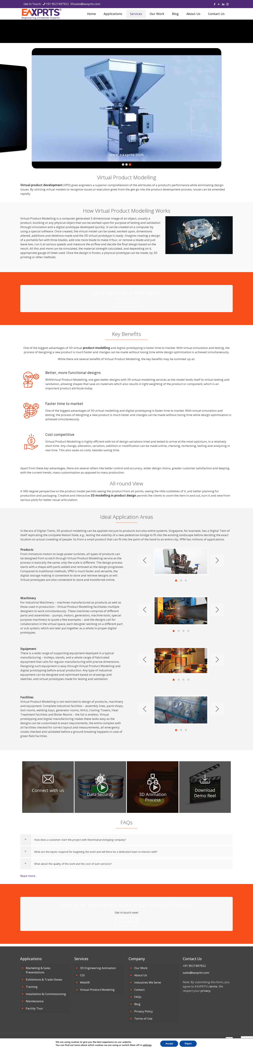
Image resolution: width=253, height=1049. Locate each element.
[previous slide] (144, 560)
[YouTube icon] (219, 4)
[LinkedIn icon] (223, 4)
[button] (126, 108)
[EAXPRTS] (41, 13)
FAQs (137, 997)
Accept (169, 1043)
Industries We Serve (147, 982)
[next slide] (217, 560)
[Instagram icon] (227, 4)
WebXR (85, 982)
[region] (126, 108)
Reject (188, 1043)
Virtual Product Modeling (97, 990)
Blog (137, 1004)
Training (32, 987)
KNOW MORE (126, 921)
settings (147, 1045)
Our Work (140, 968)
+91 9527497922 (57, 4)
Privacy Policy (143, 1011)
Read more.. (28, 876)
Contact (139, 990)
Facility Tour (34, 1008)
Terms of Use (143, 1018)
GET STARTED (126, 303)
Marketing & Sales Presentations (38, 970)
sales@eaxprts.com (87, 4)
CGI (82, 975)
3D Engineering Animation (98, 968)
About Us (140, 975)
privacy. (206, 991)
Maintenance (35, 1001)
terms (213, 986)
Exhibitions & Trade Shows (44, 979)
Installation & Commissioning (46, 994)
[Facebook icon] (214, 4)
